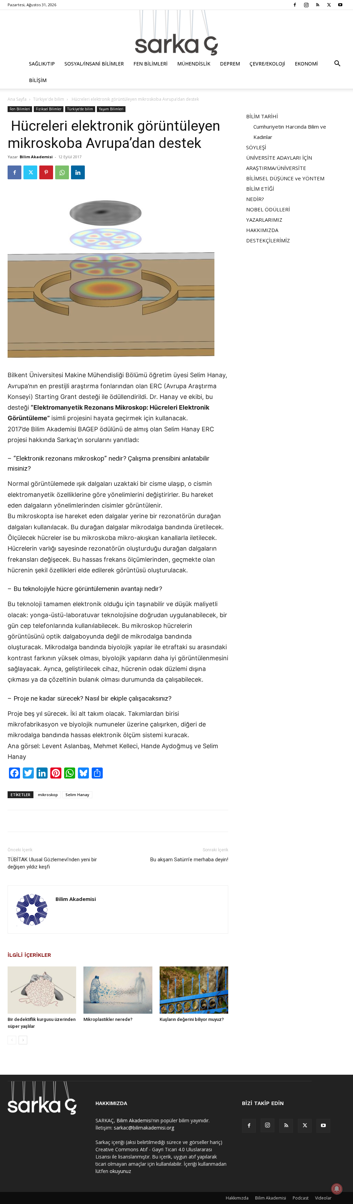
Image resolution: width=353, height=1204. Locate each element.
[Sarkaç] (176, 33)
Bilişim (38, 80)
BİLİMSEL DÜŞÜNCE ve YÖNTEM (285, 178)
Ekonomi (306, 63)
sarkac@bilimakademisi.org (144, 1127)
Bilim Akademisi (36, 156)
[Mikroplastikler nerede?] (117, 990)
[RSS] (317, 5)
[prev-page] (12, 1040)
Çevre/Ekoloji (267, 63)
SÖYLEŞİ (256, 147)
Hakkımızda (237, 1198)
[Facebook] (295, 5)
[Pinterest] (46, 172)
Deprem (230, 63)
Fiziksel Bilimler (48, 109)
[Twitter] (329, 5)
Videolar (323, 1198)
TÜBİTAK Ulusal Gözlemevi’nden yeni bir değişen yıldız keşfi (52, 863)
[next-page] (23, 1040)
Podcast (301, 1198)
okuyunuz (120, 1171)
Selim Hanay (77, 794)
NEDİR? (255, 198)
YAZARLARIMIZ (264, 219)
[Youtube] (340, 5)
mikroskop (48, 794)
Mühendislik (193, 63)
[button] (337, 64)
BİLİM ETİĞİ (260, 188)
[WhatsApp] (62, 172)
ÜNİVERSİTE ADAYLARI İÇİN (279, 157)
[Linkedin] (78, 172)
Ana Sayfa (17, 99)
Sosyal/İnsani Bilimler (94, 63)
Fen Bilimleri (150, 63)
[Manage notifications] (336, 1188)
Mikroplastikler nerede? (107, 1019)
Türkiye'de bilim (48, 99)
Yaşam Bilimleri (111, 109)
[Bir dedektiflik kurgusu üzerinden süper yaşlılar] (42, 990)
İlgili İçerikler (29, 955)
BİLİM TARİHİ (262, 116)
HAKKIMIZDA (262, 230)
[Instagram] (306, 5)
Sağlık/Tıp (42, 63)
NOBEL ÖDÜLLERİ (268, 209)
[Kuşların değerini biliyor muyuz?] (194, 990)
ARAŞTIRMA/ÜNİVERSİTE (276, 167)
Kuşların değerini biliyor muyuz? (192, 1019)
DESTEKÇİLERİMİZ (268, 240)
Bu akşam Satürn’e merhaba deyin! (189, 859)
